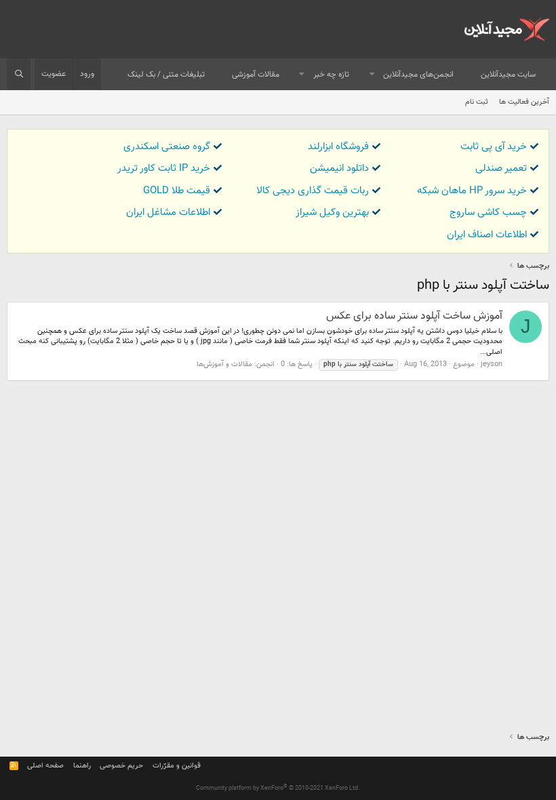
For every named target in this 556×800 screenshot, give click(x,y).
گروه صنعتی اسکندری (166, 147)
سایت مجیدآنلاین (508, 74)
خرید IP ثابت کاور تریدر (163, 168)
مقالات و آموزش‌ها (224, 364)
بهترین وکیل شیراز (332, 212)
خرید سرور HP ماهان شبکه (472, 191)
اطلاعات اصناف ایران (487, 235)
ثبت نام (476, 102)
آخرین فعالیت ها (524, 102)
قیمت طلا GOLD (176, 191)
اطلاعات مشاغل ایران (168, 212)
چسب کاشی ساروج (488, 212)
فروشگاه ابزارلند (338, 147)
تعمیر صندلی (501, 168)
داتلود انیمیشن (339, 168)
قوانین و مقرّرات (177, 766)
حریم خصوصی (121, 766)
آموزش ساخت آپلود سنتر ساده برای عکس (414, 316)
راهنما (82, 766)
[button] (372, 75)
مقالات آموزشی (255, 74)
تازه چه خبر (331, 74)
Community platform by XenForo (278, 788)
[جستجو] (19, 74)
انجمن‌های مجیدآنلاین (418, 74)
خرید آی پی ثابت (493, 147)
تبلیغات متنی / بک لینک (166, 74)
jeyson (491, 364)
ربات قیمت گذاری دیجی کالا (312, 191)
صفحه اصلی (45, 766)
